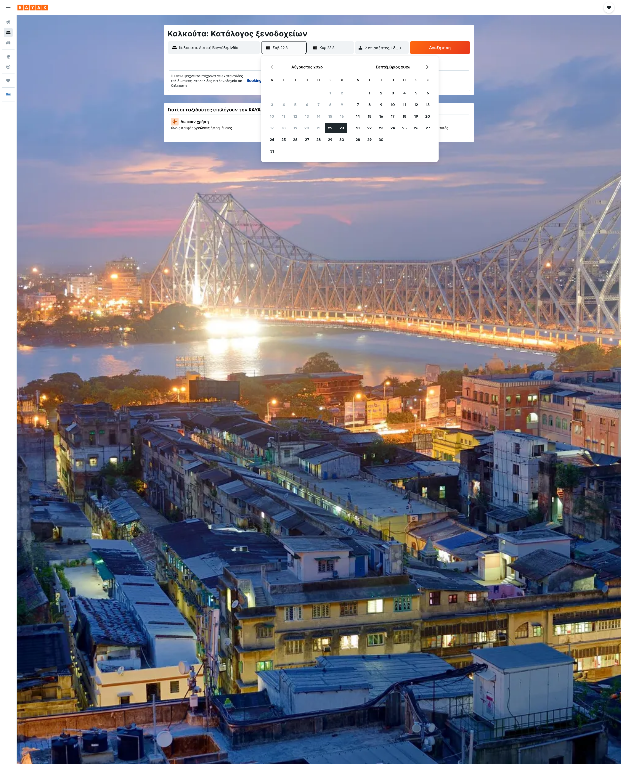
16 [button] (342, 116)
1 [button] (330, 93)
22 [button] (330, 127)
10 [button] (272, 116)
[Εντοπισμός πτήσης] (8, 67)
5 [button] (295, 104)
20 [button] (306, 127)
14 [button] (318, 116)
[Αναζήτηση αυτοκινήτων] (8, 43)
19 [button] (295, 127)
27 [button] (307, 139)
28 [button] (318, 139)
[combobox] (218, 47)
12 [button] (295, 116)
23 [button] (342, 127)
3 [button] (272, 104)
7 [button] (318, 104)
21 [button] (318, 127)
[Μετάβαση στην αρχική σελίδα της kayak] (32, 7)
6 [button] (307, 104)
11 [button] (283, 116)
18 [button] (284, 127)
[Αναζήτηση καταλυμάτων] (8, 32)
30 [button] (341, 139)
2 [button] (342, 93)
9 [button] (342, 104)
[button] (8, 7)
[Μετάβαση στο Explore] (8, 56)
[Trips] (8, 80)
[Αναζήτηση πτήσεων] (8, 22)
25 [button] (283, 139)
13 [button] (307, 116)
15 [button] (330, 116)
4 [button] (284, 104)
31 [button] (272, 151)
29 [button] (330, 139)
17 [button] (272, 127)
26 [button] (295, 139)
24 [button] (272, 139)
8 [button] (330, 104)
